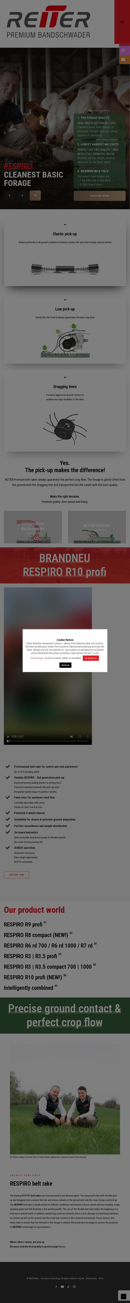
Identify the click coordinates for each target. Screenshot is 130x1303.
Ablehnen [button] (65, 665)
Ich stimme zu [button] (91, 658)
